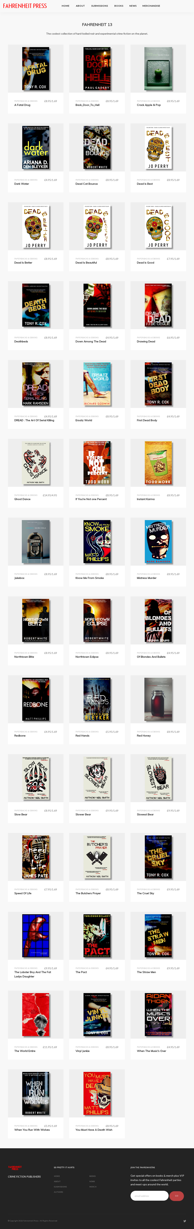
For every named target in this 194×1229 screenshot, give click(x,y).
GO (176, 1196)
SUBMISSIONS (100, 5)
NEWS (133, 5)
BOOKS (118, 5)
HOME (66, 5)
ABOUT (80, 5)
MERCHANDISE (151, 5)
